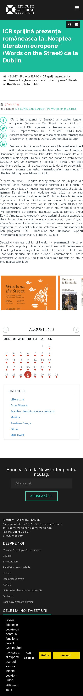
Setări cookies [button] (29, 655)
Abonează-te (41, 496)
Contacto (8, 596)
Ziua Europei (37, 108)
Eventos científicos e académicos (33, 411)
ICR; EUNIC (21, 108)
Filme (14, 429)
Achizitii (7, 584)
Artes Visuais (19, 405)
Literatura (17, 399)
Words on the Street (63, 108)
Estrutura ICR (10, 561)
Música (15, 417)
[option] (28, 293)
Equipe (7, 555)
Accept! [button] (66, 655)
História (7, 573)
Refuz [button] (45, 655)
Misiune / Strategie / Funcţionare (22, 550)
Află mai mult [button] (11, 688)
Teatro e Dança (21, 423)
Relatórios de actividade (16, 567)
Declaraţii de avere (13, 578)
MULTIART (18, 435)
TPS (47, 108)
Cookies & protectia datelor (18, 601)
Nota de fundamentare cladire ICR (22, 590)
